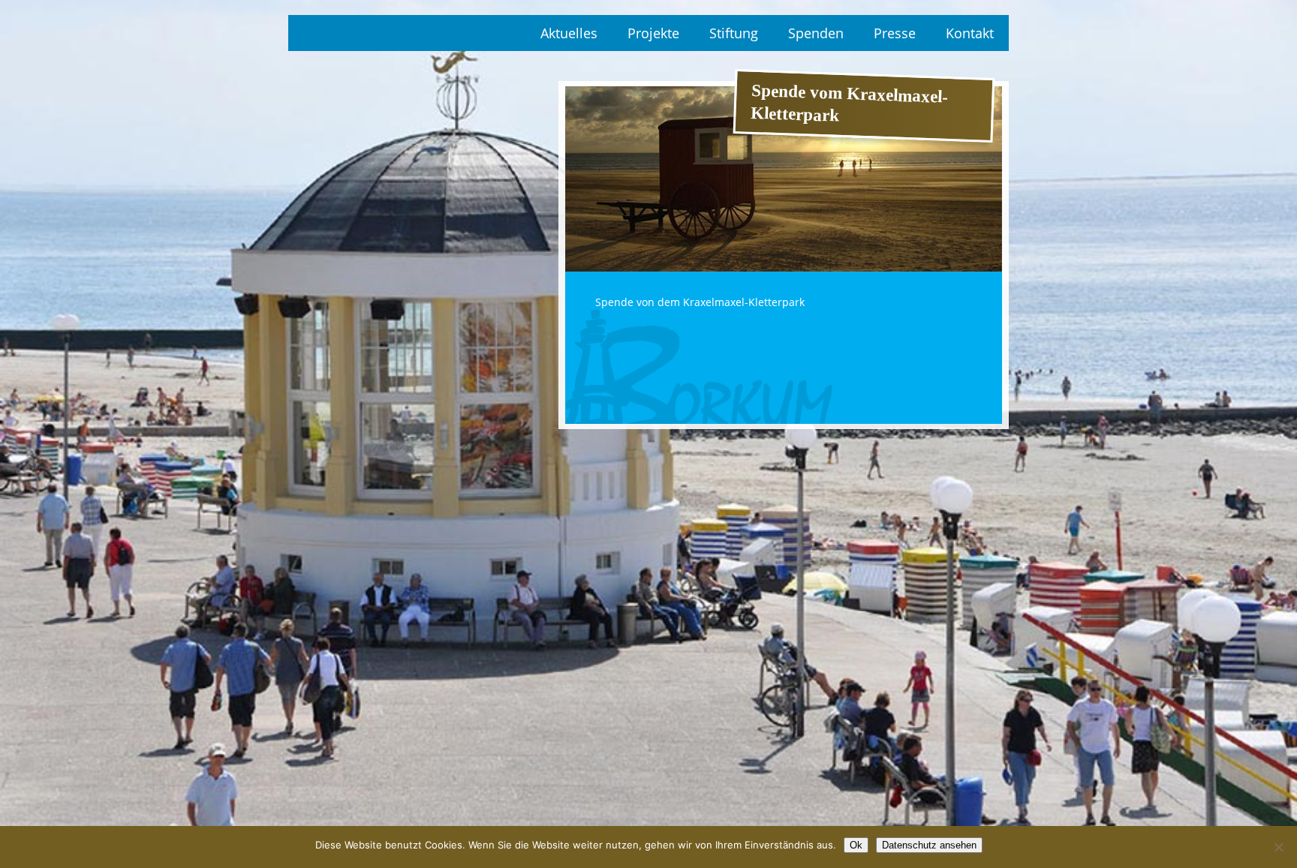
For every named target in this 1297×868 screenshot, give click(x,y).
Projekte (653, 33)
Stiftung (733, 33)
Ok (856, 845)
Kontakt (970, 33)
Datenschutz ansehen (929, 845)
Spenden (816, 33)
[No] (1278, 846)
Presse (895, 33)
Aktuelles (568, 33)
